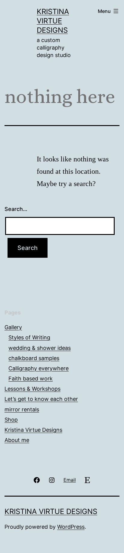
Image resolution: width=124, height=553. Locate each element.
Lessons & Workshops (32, 389)
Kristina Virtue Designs (53, 21)
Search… (16, 209)
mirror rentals (22, 409)
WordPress (71, 527)
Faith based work (30, 378)
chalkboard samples (33, 358)
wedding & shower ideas (39, 348)
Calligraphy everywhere (38, 368)
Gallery (13, 327)
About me (17, 440)
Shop (11, 419)
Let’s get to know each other (41, 399)
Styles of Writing (29, 337)
